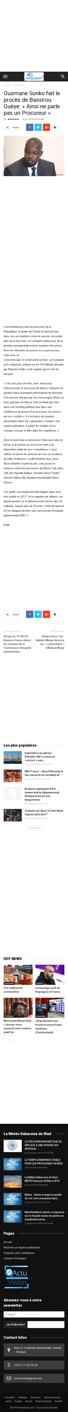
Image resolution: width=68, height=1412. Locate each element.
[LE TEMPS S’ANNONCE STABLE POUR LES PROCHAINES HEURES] (13, 1164)
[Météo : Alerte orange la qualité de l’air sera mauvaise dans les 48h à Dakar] (13, 1199)
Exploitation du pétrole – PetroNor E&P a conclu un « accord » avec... (40, 757)
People (18, 1401)
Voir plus (32, 827)
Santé (8, 1401)
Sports (39, 983)
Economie (9, 983)
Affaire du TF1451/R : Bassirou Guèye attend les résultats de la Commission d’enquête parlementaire (17, 644)
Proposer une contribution (19, 1253)
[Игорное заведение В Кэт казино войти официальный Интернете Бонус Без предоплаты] (13, 793)
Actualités (19, 85)
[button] (63, 76)
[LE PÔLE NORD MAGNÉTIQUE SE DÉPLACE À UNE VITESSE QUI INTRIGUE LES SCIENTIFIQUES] (13, 1146)
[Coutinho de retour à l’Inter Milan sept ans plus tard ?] (13, 815)
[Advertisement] (34, 36)
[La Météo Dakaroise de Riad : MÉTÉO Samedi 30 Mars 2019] (13, 1181)
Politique (9, 1016)
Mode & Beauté (43, 1401)
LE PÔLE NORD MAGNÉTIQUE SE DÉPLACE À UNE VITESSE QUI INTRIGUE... (43, 1145)
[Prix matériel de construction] (18, 975)
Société (58, 1401)
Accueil (7, 85)
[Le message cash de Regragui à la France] (49, 975)
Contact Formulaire (15, 1258)
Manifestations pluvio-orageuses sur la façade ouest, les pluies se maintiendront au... (44, 1216)
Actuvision (13, 119)
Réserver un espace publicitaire (22, 1247)
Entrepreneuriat (52, 1397)
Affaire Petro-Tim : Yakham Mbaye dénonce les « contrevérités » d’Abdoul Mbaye (49, 642)
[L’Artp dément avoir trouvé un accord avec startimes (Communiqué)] (49, 1008)
